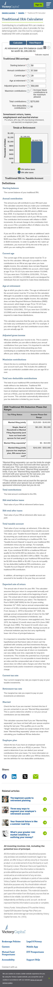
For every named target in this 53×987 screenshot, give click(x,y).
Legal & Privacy (34, 941)
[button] (26, 58)
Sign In (38, 5)
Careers (6, 946)
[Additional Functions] (44, 48)
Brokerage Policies (11, 941)
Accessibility (8, 959)
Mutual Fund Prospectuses (8, 953)
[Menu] (48, 3)
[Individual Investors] (10, 5)
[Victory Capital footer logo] (14, 933)
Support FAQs (33, 959)
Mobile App (32, 946)
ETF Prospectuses (35, 952)
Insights (21, 13)
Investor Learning (8, 13)
